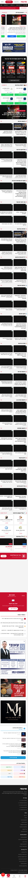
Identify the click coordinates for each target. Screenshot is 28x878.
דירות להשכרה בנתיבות (22, 856)
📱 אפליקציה (6, 5)
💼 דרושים (12, 5)
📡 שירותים (10, 770)
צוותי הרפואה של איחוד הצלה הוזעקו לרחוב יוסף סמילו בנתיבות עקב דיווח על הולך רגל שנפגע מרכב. (17, 28)
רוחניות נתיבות (23, 807)
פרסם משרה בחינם (23, 846)
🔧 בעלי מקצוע (19, 5)
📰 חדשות (25, 5)
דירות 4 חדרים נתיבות (23, 859)
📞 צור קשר (9, 776)
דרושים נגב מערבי (23, 844)
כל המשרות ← (4, 85)
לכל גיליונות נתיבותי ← (14, 80)
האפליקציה (8, 1)
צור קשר (25, 815)
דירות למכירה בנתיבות (22, 854)
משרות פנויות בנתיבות (22, 839)
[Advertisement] (13, 577)
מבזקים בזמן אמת (22, 802)
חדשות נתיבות (23, 800)
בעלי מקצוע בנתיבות (23, 866)
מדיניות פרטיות (24, 831)
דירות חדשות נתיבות (23, 861)
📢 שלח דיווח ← (13, 608)
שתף (21, 36)
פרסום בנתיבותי (24, 820)
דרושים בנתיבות (24, 837)
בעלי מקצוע (24, 829)
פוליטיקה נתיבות (23, 805)
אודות (26, 817)
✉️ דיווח (10, 773)
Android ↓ (4, 556)
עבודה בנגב (25, 841)
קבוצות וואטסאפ (24, 824)
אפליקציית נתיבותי (23, 827)
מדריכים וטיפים (23, 809)
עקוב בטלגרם (12, 757)
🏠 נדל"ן (23, 767)
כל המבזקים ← (4, 12)
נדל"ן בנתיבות (24, 852)
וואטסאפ (20, 94)
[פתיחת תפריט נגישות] (3, 875)
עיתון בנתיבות (24, 822)
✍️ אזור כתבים (22, 776)
